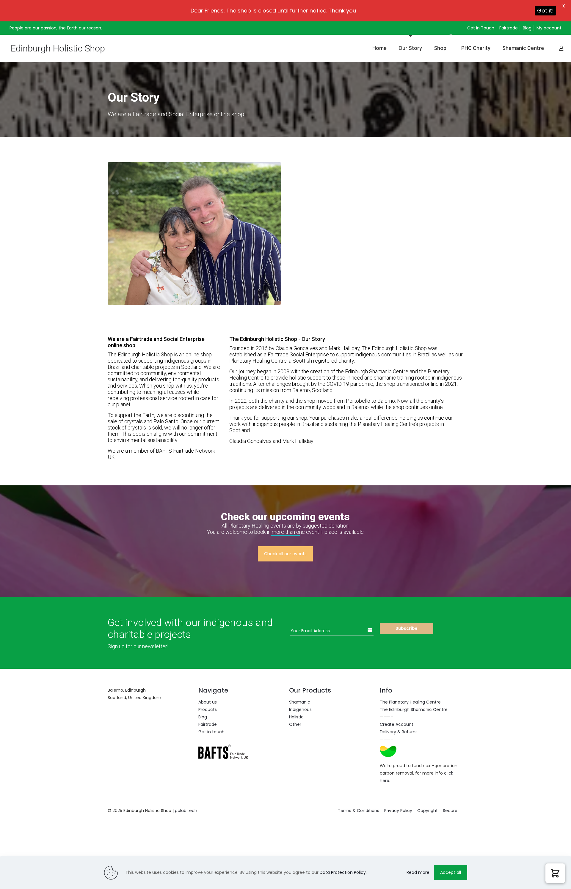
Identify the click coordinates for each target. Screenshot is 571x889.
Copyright (427, 811)
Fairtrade (508, 28)
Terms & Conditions (358, 811)
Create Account (396, 724)
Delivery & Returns (399, 732)
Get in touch (211, 732)
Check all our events (285, 554)
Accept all (450, 872)
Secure (450, 811)
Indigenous (300, 709)
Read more (418, 872)
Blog (527, 28)
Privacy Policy (398, 811)
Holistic (296, 717)
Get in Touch (480, 28)
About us (207, 702)
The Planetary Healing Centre (410, 702)
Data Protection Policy (343, 872)
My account (549, 28)
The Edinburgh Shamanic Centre (414, 709)
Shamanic (299, 702)
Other (295, 724)
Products (207, 709)
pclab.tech (186, 811)
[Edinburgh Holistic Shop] (67, 48)
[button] (555, 873)
